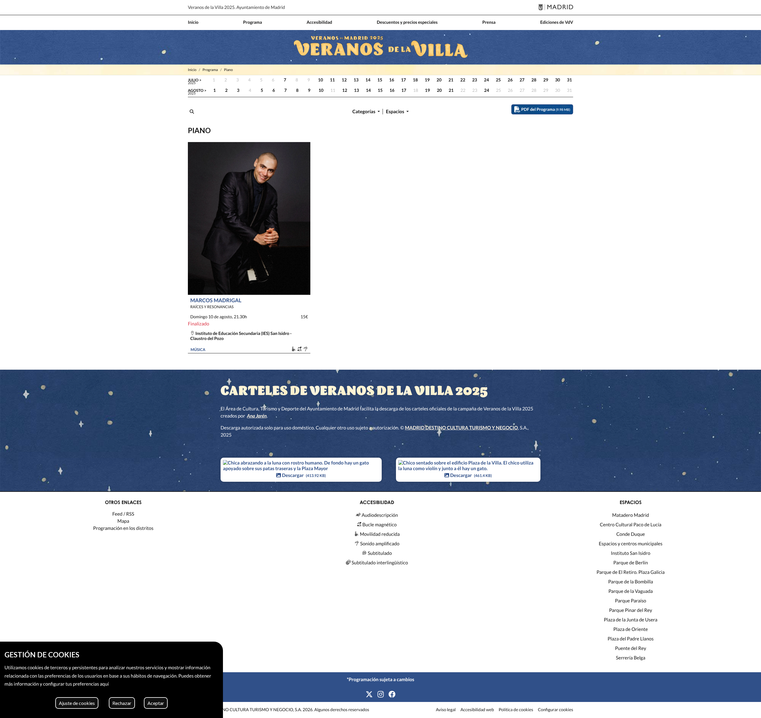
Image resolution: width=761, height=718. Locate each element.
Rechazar (121, 703)
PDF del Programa (545, 109)
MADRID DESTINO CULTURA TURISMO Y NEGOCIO (461, 428)
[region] (111, 680)
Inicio (192, 69)
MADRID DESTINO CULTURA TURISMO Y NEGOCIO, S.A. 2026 (252, 709)
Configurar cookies (555, 710)
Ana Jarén (257, 416)
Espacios (395, 111)
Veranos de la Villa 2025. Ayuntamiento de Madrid (236, 7)
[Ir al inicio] (380, 47)
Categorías (364, 111)
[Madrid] (555, 7)
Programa (210, 69)
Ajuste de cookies (77, 703)
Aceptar (155, 703)
